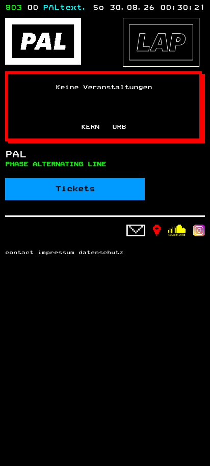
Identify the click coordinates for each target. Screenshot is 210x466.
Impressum (56, 252)
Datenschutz (100, 252)
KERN (90, 127)
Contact (19, 252)
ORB (119, 127)
